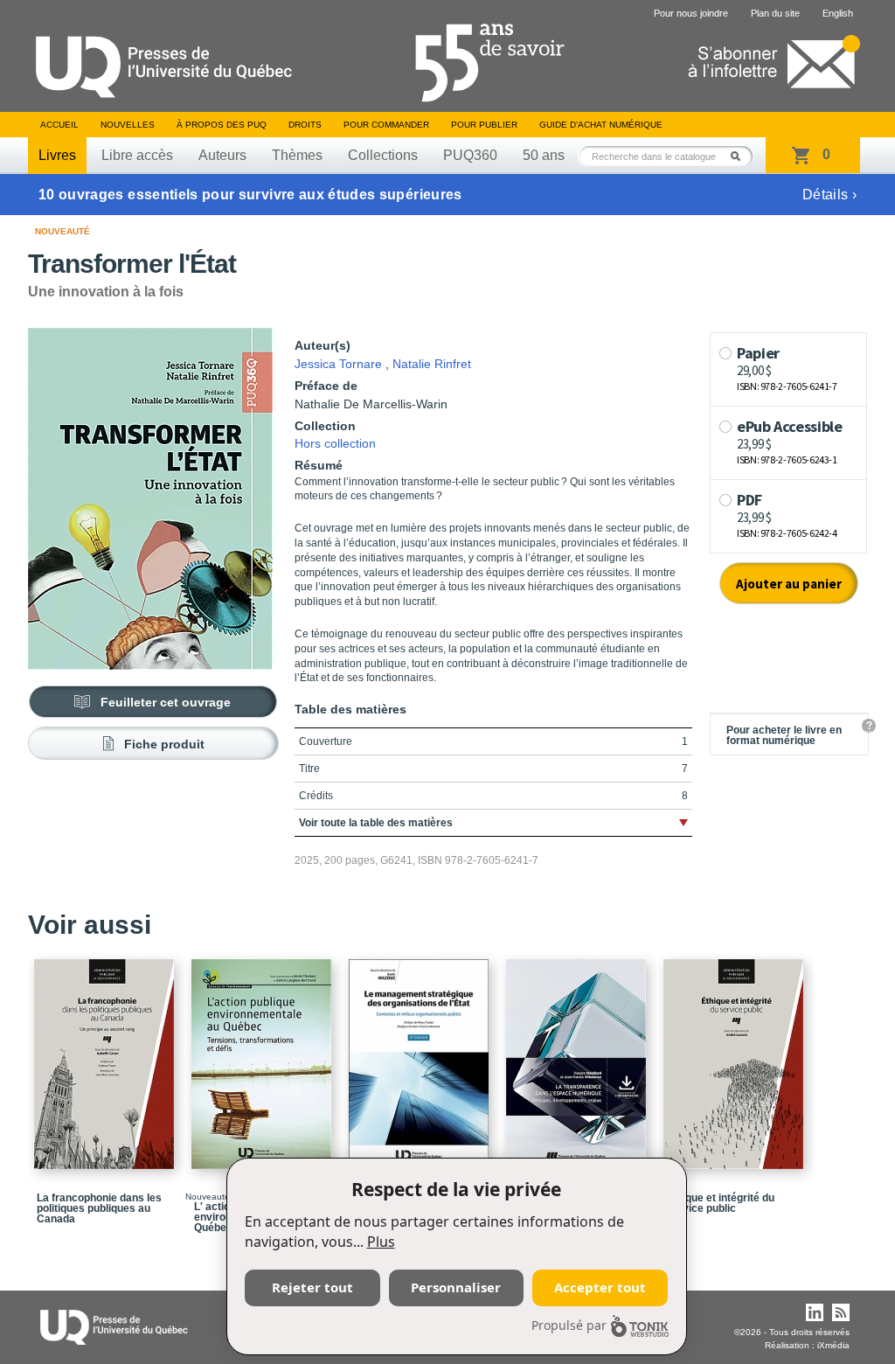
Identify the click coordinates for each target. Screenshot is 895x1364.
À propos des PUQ (222, 124)
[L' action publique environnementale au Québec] (264, 1056)
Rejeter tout (312, 1287)
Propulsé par (569, 1325)
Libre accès (137, 155)
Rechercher (740, 156)
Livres (57, 155)
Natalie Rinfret (431, 364)
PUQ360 (470, 155)
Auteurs (222, 155)
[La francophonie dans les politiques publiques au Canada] (106, 1056)
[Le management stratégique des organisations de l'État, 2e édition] (421, 1056)
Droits (305, 124)
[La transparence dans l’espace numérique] (578, 1056)
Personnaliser (456, 1287)
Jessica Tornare (338, 364)
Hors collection (335, 443)
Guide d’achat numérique (601, 124)
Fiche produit (164, 744)
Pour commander (386, 124)
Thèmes (297, 155)
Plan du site (775, 13)
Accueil (59, 124)
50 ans (544, 155)
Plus (381, 1241)
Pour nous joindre (691, 13)
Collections (383, 155)
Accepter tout (600, 1287)
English (837, 13)
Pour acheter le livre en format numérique (784, 735)
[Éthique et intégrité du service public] (736, 1056)
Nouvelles (128, 124)
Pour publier (484, 124)
